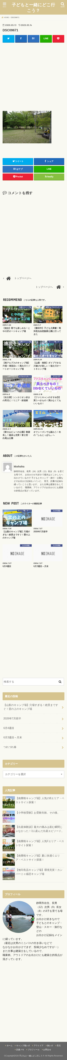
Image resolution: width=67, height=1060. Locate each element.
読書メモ (20, 1050)
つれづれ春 (9, 746)
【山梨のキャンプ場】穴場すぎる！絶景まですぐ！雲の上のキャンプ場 (30, 706)
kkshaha (19, 466)
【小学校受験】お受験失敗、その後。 (38, 812)
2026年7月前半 (12, 718)
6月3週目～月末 (12, 737)
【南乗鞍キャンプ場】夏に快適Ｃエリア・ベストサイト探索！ (38, 857)
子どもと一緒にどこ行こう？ (33, 7)
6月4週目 (8, 728)
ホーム (10, 1046)
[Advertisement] (33, 75)
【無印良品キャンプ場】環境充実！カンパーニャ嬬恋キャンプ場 (39, 871)
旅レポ (50, 1046)
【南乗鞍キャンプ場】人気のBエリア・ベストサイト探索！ (40, 800)
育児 (59, 1046)
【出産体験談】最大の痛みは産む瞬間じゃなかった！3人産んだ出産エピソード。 (40, 828)
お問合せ (47, 1050)
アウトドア (38, 1046)
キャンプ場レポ (23, 1046)
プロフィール (34, 1050)
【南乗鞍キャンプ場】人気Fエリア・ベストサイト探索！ (40, 843)
